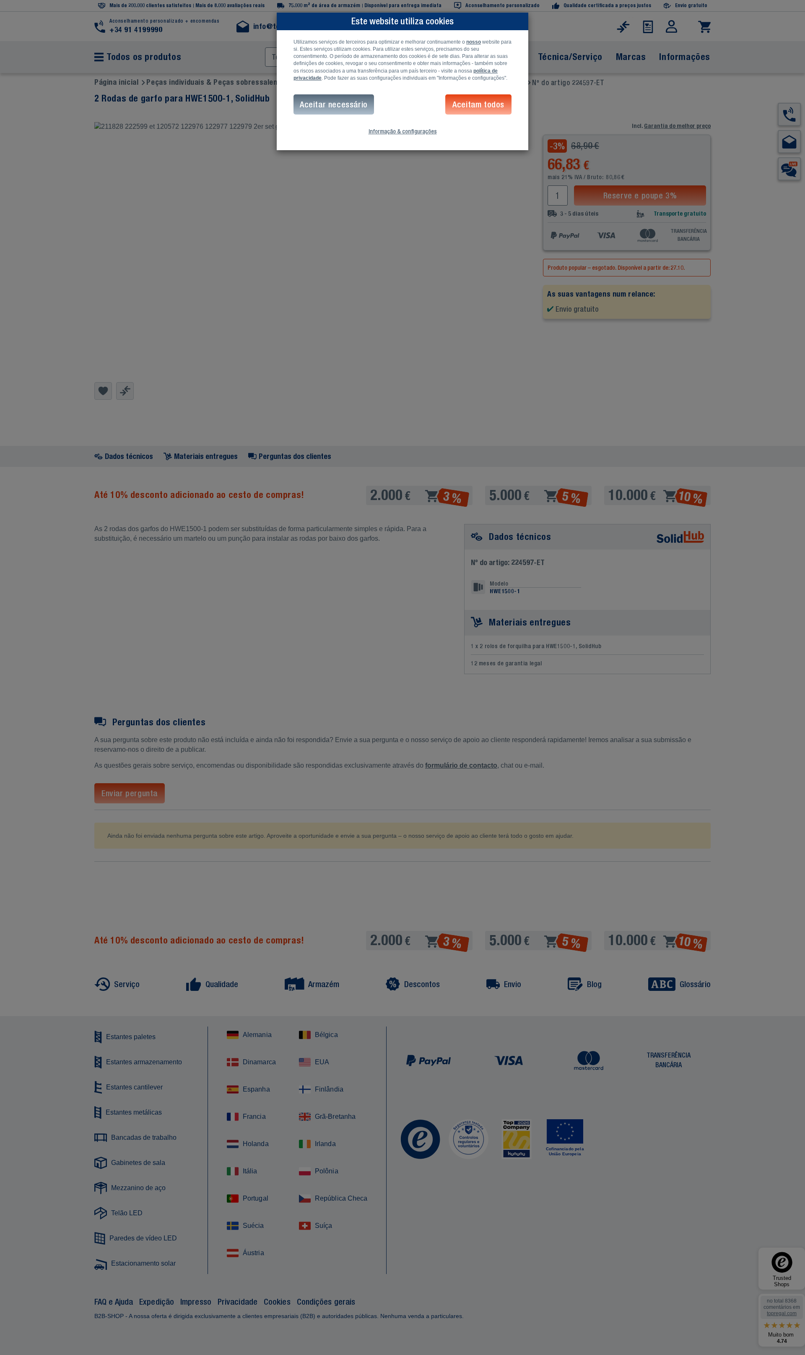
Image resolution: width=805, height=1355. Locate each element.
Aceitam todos (478, 104)
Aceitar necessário (334, 104)
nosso (473, 42)
